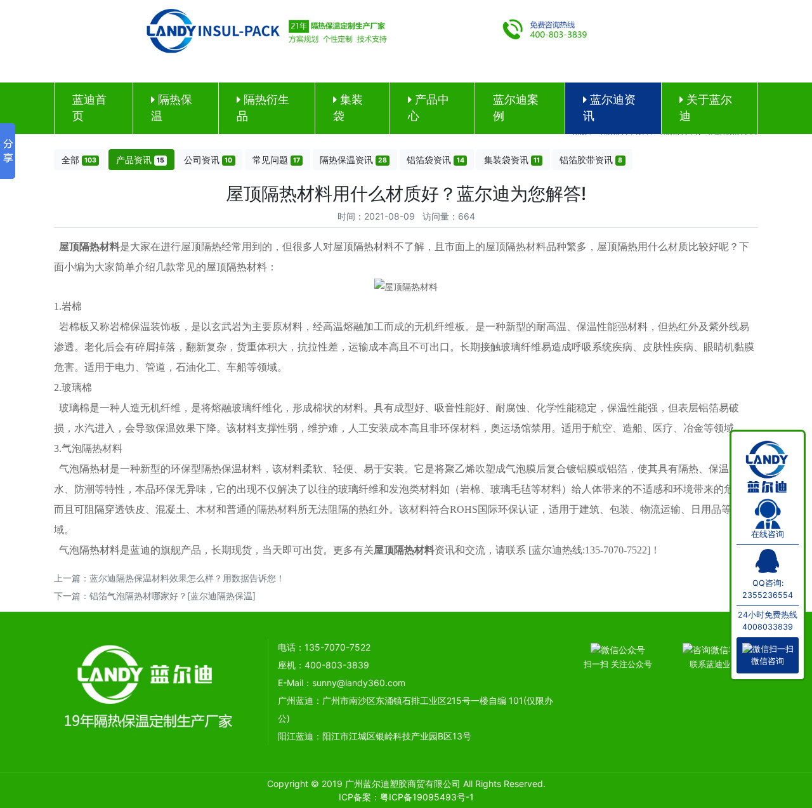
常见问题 (276, 159)
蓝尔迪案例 (516, 108)
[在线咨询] (768, 512)
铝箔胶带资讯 (591, 159)
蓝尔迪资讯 (609, 108)
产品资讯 (140, 159)
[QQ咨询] (768, 566)
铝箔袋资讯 (435, 159)
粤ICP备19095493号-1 (427, 796)
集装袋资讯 (512, 159)
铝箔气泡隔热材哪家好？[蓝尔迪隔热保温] (172, 595)
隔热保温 (171, 108)
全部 (79, 159)
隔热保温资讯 (353, 159)
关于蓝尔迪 (705, 108)
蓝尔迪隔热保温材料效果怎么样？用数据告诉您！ (187, 578)
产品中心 (428, 108)
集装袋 (348, 108)
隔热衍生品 (263, 108)
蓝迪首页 (89, 108)
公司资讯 (208, 159)
